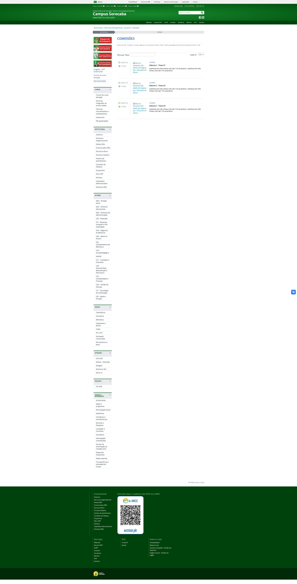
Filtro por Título (123, 55)
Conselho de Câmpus (101, 165)
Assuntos (127, 28)
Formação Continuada (100, 337)
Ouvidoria (181, 22)
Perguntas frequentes (100, 453)
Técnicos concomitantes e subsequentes (102, 111)
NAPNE (98, 256)
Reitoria (189, 22)
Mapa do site (200, 6)
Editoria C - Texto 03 (157, 106)
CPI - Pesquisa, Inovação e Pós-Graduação (102, 224)
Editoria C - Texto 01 (157, 65)
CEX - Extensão (101, 218)
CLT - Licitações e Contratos (102, 261)
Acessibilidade (178, 6)
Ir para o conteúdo (98, 6)
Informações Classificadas (101, 439)
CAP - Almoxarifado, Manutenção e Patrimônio (101, 269)
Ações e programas (100, 405)
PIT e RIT (99, 333)
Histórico (99, 135)
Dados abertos (101, 458)
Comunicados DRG (103, 148)
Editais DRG (100, 144)
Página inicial (98, 28)
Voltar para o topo (197, 482)
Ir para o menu (110, 6)
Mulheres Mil (101, 369)
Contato (172, 22)
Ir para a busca (121, 6)
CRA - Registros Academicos (102, 231)
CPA (195, 22)
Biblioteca (100, 320)
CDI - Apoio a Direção (101, 297)
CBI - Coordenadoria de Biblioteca (103, 244)
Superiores (100, 117)
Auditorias (100, 413)
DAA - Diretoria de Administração (103, 214)
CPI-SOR (99, 386)
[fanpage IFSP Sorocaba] (200, 18)
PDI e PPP (99, 174)
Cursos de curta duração (100, 76)
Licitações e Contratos (100, 430)
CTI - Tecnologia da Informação (102, 291)
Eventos (201, 22)
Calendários (100, 312)
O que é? (125, 543)
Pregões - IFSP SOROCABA (99, 70)
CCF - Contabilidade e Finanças (102, 278)
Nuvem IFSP (158, 22)
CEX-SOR (99, 358)
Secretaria (100, 316)
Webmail (149, 22)
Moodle (159, 32)
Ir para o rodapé (133, 6)
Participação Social (103, 410)
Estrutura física (102, 151)
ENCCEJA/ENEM (100, 81)
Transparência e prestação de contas (102, 464)
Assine (124, 545)
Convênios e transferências (101, 418)
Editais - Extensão (103, 362)
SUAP (166, 22)
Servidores (100, 435)
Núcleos (99, 177)
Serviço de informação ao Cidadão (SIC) (101, 446)
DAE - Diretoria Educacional (101, 208)
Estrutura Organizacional (113, 28)
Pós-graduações (102, 121)
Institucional (101, 400)
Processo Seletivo (102, 155)
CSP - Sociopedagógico (102, 251)
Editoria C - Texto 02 (157, 85)
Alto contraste (189, 6)
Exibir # (193, 55)
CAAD (98, 329)
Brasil (100, 2)
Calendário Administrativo (101, 182)
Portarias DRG (101, 187)
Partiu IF (99, 373)
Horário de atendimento (101, 159)
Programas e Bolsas (101, 324)
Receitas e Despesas (100, 424)
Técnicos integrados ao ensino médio (101, 103)
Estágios (99, 365)
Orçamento (100, 170)
